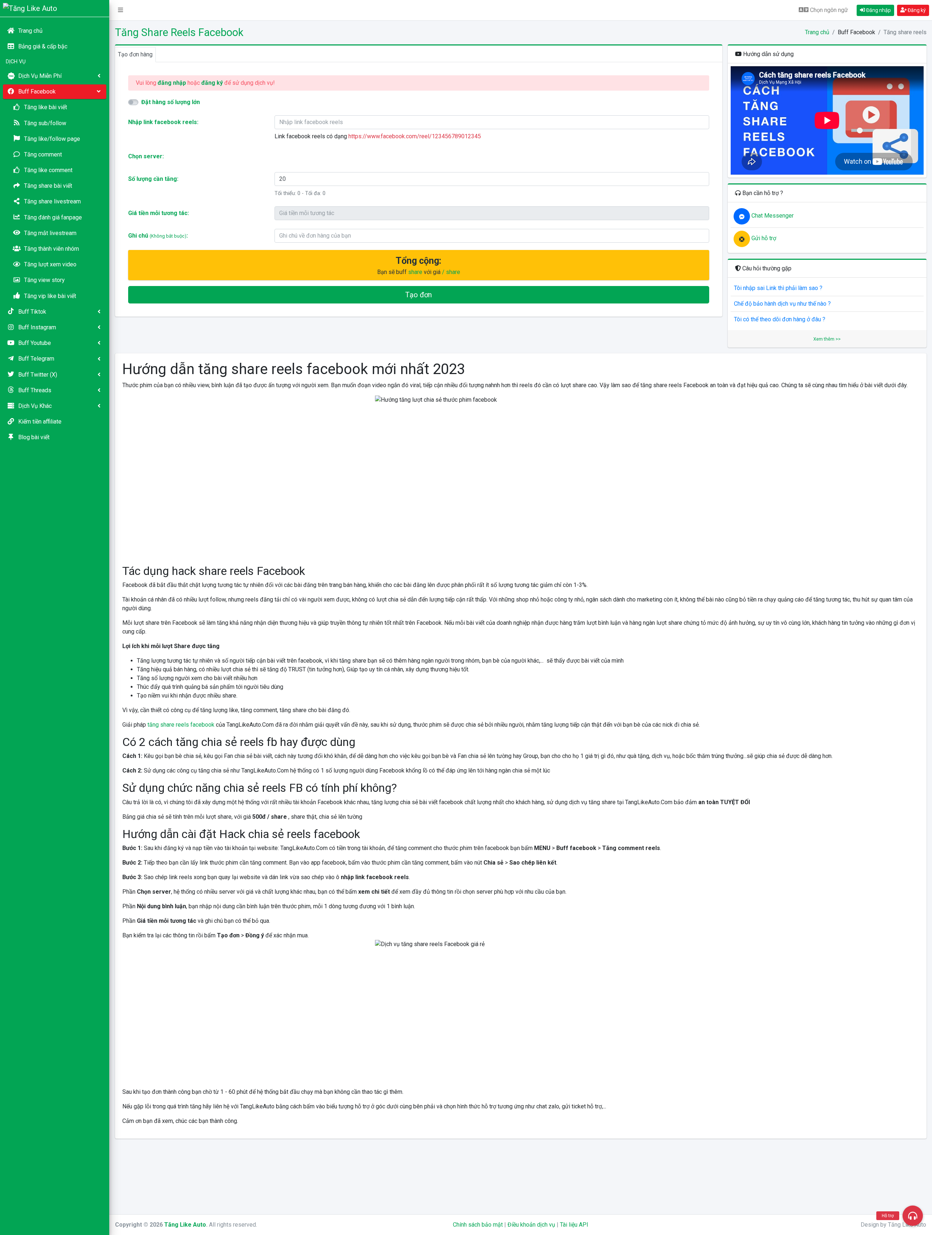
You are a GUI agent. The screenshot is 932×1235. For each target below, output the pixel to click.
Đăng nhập (878, 10)
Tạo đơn (418, 294)
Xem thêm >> (827, 339)
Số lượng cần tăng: (153, 178)
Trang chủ (817, 32)
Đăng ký (916, 10)
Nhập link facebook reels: (163, 122)
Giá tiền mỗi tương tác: (158, 213)
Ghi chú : (158, 235)
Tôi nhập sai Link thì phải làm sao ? (778, 288)
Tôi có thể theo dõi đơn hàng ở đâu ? (779, 319)
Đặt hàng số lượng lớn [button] (170, 102)
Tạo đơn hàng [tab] (135, 54)
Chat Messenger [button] (772, 215)
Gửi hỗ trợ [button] (763, 238)
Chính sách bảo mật (478, 1224)
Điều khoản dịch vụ (531, 1224)
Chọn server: (146, 156)
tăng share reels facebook (180, 724)
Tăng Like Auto (185, 1224)
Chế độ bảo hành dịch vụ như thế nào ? (782, 303)
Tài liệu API (574, 1224)
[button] (120, 10)
